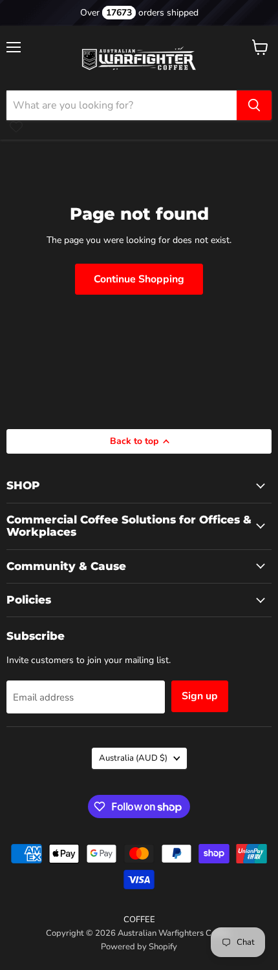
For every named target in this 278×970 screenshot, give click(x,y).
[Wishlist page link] (16, 126)
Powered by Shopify (139, 947)
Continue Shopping (139, 279)
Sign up (200, 696)
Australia (133, 758)
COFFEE (139, 919)
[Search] (254, 105)
